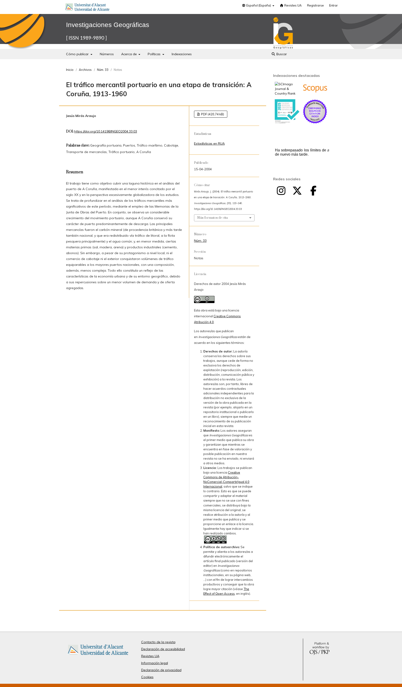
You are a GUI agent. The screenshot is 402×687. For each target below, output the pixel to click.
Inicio (70, 70)
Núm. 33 (102, 70)
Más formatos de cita (212, 218)
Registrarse (315, 5)
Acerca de (129, 54)
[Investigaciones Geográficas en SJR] (287, 93)
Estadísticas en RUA (209, 143)
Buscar (281, 54)
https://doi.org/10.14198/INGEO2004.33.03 (105, 131)
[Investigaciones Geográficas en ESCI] (315, 122)
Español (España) (259, 5)
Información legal (154, 663)
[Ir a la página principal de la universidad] (87, 8)
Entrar (333, 5)
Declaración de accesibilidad (163, 649)
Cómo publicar (78, 54)
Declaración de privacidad (161, 670)
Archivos (85, 70)
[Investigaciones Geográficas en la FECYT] (287, 122)
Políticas (154, 54)
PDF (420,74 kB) (212, 114)
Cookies (147, 677)
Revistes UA (293, 5)
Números (107, 54)
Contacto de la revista (158, 642)
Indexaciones (182, 54)
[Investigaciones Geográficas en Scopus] (315, 91)
